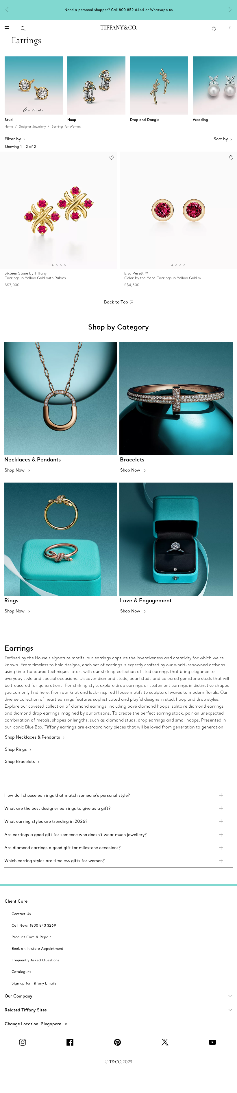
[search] (23, 28)
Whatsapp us (161, 10)
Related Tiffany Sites (26, 1010)
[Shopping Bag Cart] (230, 29)
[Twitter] (166, 1042)
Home (9, 126)
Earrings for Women (66, 126)
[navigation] (7, 28)
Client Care (16, 901)
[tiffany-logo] (118, 28)
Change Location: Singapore (33, 1023)
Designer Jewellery (32, 126)
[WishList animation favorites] (214, 29)
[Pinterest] (118, 1042)
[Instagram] (23, 1042)
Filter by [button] (13, 138)
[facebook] (71, 1042)
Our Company (18, 996)
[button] (7, 28)
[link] (118, 795)
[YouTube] (213, 1042)
